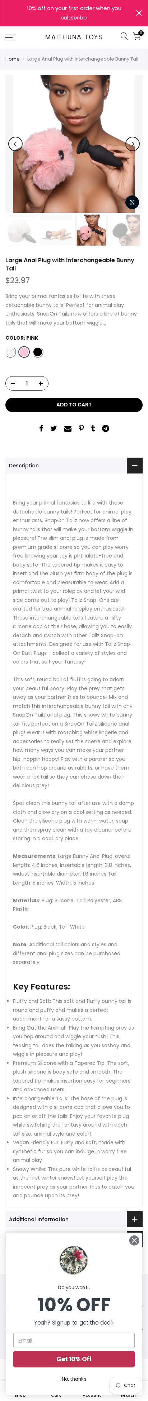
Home (12, 59)
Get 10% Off (74, 1359)
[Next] (132, 144)
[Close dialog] (134, 1240)
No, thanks (74, 1379)
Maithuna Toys (74, 37)
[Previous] (15, 144)
